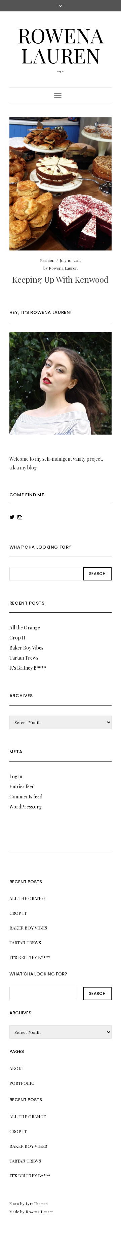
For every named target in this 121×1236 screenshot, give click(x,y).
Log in (15, 776)
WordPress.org (25, 806)
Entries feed (22, 786)
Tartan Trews (23, 658)
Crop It (17, 637)
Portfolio (22, 1083)
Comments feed (25, 796)
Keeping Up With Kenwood (60, 279)
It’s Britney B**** (27, 668)
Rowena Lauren (60, 44)
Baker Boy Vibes (26, 647)
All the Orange (24, 627)
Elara (14, 1203)
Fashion (47, 260)
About (16, 1068)
